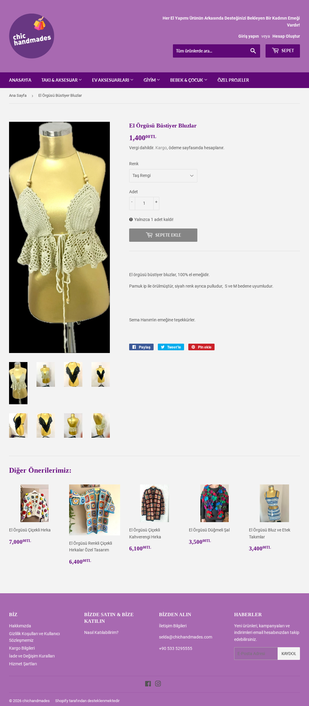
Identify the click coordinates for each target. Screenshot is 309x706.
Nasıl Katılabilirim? (101, 632)
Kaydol (289, 653)
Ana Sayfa (18, 95)
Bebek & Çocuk (187, 80)
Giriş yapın (248, 36)
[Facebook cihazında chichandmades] (148, 684)
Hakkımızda (20, 625)
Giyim (150, 80)
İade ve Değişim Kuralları (32, 656)
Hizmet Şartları (23, 663)
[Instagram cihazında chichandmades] (158, 684)
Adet (133, 191)
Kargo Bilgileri (22, 648)
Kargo (161, 147)
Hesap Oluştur (286, 36)
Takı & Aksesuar (59, 80)
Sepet (287, 50)
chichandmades (36, 700)
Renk (134, 163)
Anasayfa (20, 80)
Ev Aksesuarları (111, 80)
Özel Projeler (233, 80)
